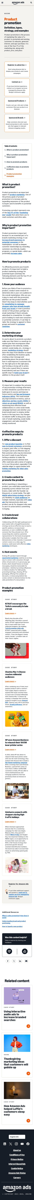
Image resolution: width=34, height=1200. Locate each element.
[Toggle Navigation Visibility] (2, 3)
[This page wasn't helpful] (9, 951)
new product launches (13, 444)
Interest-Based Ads (17, 1164)
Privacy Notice (17, 1159)
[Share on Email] (26, 961)
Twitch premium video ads (14, 628)
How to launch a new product (12, 926)
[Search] (31, 2)
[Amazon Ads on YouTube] (22, 1144)
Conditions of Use (17, 1154)
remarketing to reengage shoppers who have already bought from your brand (16, 306)
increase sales (16, 253)
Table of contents (10, 146)
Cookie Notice (17, 1168)
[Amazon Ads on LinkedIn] (4, 1144)
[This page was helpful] (25, 951)
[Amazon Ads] (16, 2)
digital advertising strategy (13, 495)
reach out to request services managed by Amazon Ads (19, 894)
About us (17, 1150)
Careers (17, 1177)
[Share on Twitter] (14, 961)
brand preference (16, 704)
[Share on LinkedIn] (20, 961)
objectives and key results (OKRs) (15, 401)
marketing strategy (15, 350)
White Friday (14, 835)
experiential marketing (10, 558)
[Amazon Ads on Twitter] (10, 1144)
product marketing (17, 195)
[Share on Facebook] (8, 961)
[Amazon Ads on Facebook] (27, 1144)
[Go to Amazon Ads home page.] (17, 1188)
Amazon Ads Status (17, 1173)
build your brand (21, 373)
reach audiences (21, 498)
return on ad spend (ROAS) (12, 403)
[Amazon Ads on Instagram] (16, 1144)
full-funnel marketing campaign (16, 762)
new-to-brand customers (12, 446)
